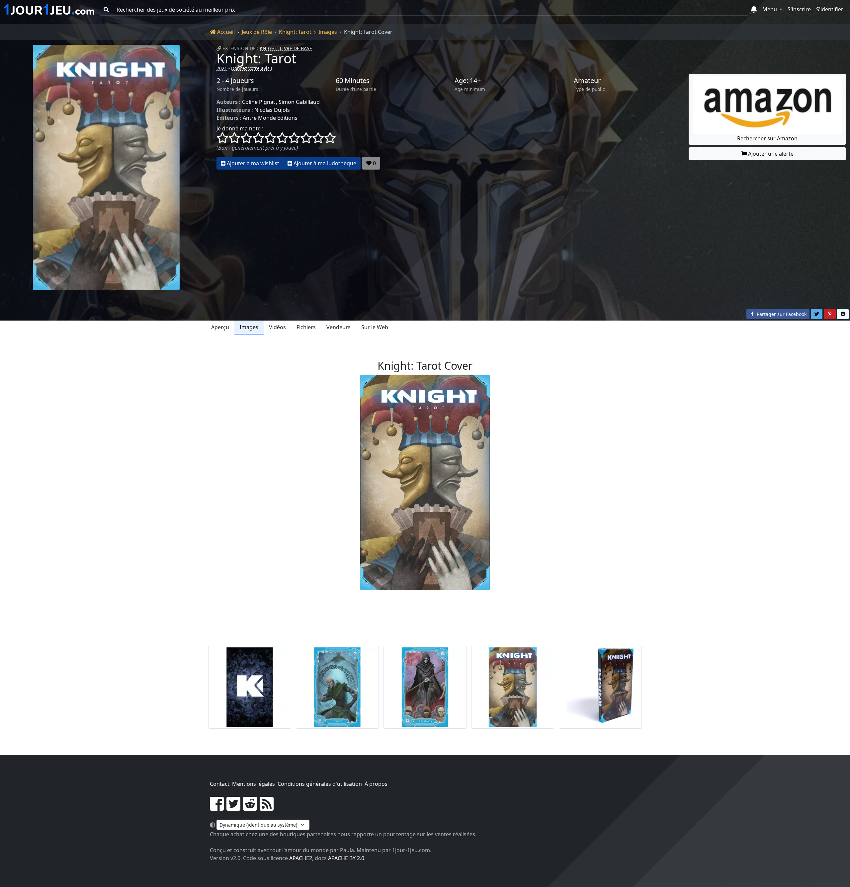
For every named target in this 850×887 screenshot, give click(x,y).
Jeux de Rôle (257, 32)
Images (327, 32)
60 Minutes (353, 81)
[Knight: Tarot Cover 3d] (600, 687)
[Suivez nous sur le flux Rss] (267, 807)
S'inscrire (799, 9)
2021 (221, 68)
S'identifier (829, 9)
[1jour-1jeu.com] (49, 9)
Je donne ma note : (239, 128)
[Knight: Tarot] (106, 167)
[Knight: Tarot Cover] (512, 687)
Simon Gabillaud (299, 102)
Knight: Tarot (295, 32)
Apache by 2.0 (346, 858)
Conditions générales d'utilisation (320, 783)
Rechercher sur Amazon (767, 138)
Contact (219, 783)
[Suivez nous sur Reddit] (250, 807)
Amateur (587, 81)
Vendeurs (338, 327)
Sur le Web (374, 327)
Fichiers (306, 327)
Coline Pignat (258, 102)
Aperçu (220, 327)
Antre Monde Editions (270, 117)
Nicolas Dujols (272, 109)
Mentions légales (253, 783)
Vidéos (277, 327)
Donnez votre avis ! (251, 68)
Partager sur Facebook (781, 314)
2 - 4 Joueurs (235, 81)
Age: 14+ (468, 81)
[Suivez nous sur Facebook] (217, 807)
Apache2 (300, 858)
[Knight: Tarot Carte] (250, 687)
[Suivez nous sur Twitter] (233, 807)
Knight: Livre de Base (286, 48)
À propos (376, 783)
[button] (754, 10)
